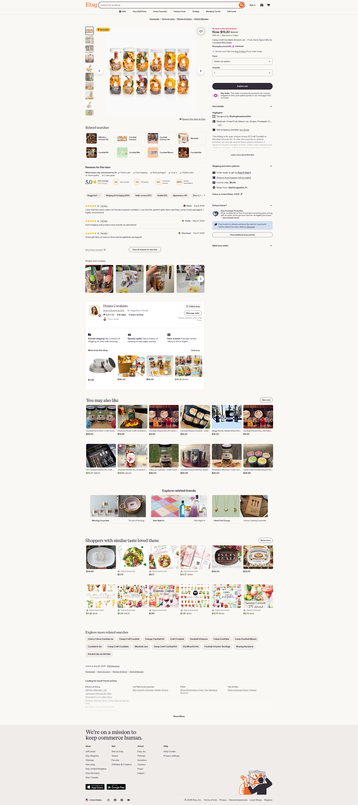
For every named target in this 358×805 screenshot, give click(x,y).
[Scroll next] (204, 195)
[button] (193, 313)
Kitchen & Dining (184, 19)
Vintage (195, 11)
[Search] (241, 5)
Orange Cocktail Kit (156, 639)
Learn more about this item (242, 155)
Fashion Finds (180, 11)
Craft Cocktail (178, 639)
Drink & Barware (201, 19)
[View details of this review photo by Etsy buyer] (191, 279)
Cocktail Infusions (200, 639)
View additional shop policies (242, 235)
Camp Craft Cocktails (119, 647)
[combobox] (168, 5)
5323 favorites (113, 666)
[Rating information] (104, 315)
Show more (266, 540)
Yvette (188, 221)
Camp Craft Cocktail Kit (167, 647)
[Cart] (268, 5)
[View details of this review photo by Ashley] (99, 279)
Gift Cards (231, 11)
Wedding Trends (213, 11)
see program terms (231, 217)
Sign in (252, 5)
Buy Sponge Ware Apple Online (101, 710)
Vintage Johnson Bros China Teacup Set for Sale (107, 701)
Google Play (116, 787)
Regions (268, 800)
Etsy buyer (186, 233)
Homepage (154, 19)
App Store (95, 787)
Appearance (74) (180, 195)
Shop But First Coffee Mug (98, 697)
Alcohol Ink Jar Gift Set (100, 655)
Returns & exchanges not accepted (233, 177)
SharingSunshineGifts (222, 46)
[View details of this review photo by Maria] (130, 279)
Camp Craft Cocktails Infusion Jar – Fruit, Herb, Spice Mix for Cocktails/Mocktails (242, 41)
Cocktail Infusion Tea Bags (218, 647)
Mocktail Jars (142, 647)
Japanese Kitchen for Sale (98, 693)
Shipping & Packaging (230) (117, 195)
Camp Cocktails (223, 639)
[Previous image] (99, 71)
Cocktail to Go (96, 647)
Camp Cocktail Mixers (247, 639)
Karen (189, 206)
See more (266, 400)
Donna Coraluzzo (115, 306)
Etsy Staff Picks (139, 11)
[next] (200, 279)
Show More (179, 716)
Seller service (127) (143, 195)
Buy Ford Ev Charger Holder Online (150, 690)
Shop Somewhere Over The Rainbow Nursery (198, 691)
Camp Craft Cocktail (130, 639)
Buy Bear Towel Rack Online (99, 706)
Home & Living (168, 19)
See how (251, 227)
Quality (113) (162, 195)
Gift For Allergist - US (96, 690)
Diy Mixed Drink (192, 647)
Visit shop (195, 350)
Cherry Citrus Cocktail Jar (102, 639)
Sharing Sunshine (246, 647)
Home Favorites (160, 11)
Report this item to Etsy (194, 119)
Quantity (216, 67)
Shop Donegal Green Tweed (242, 690)
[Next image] (200, 71)
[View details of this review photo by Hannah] (160, 279)
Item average (103, 181)
